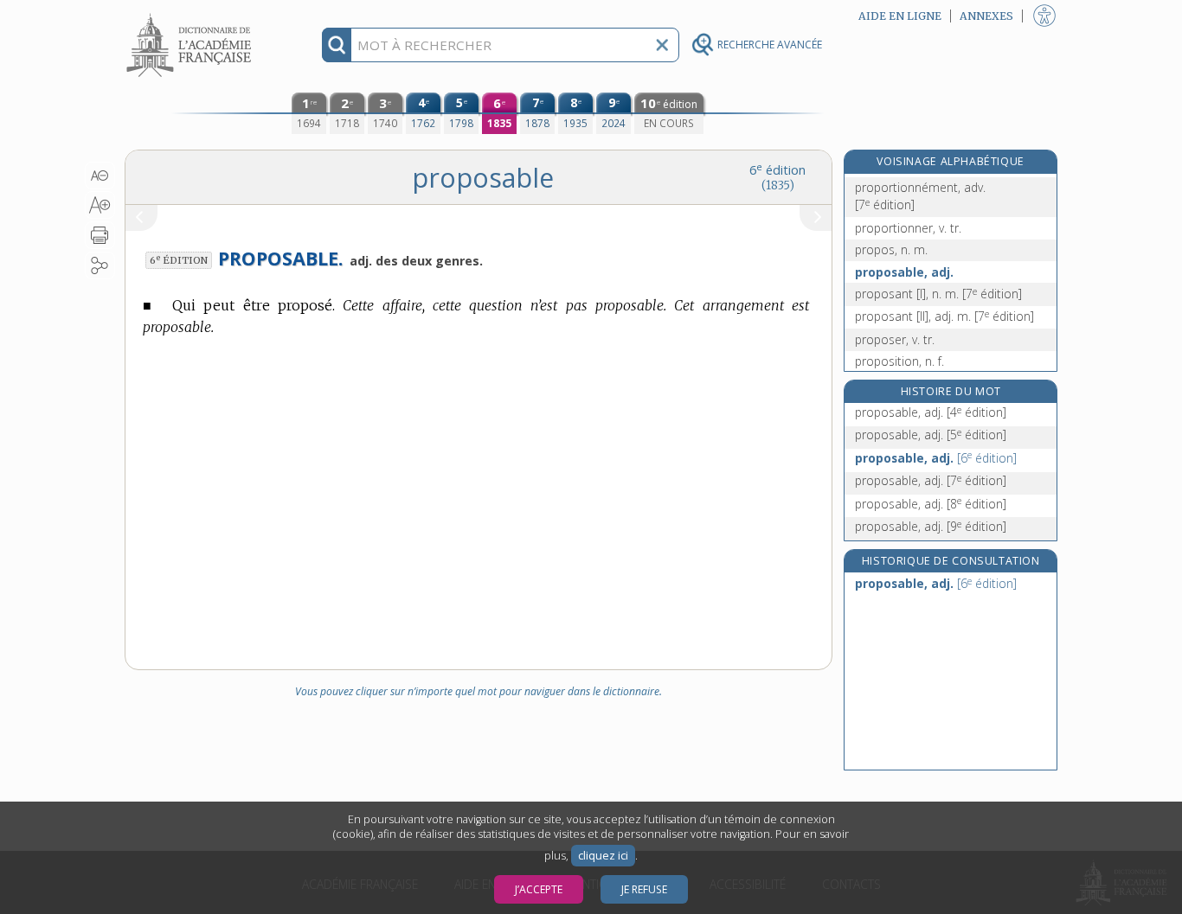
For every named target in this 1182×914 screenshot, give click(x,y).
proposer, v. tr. (895, 339)
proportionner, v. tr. (908, 228)
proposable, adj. (904, 272)
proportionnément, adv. (920, 196)
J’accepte (538, 889)
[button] (100, 175)
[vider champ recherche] (662, 45)
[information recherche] (337, 45)
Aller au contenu (191, 15)
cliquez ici (603, 855)
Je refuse (644, 889)
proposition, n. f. (899, 361)
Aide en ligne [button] (899, 16)
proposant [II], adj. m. (944, 316)
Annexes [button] (986, 16)
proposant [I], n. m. (938, 293)
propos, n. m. (891, 249)
